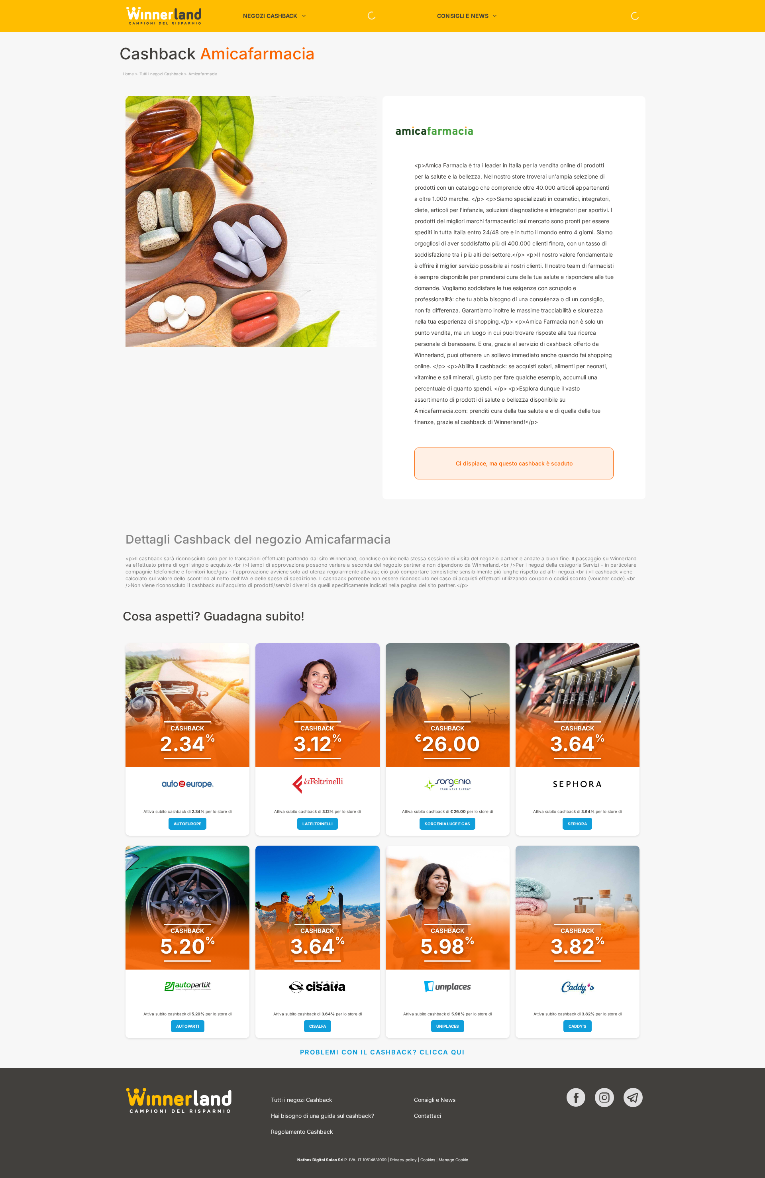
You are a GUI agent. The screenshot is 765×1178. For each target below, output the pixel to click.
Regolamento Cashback (302, 1131)
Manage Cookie (453, 1159)
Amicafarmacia (203, 73)
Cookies (427, 1159)
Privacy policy (403, 1159)
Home (128, 73)
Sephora (577, 823)
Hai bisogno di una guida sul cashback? (322, 1115)
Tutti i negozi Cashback (161, 73)
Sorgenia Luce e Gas (447, 823)
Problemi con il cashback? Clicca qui (382, 1052)
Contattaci (427, 1115)
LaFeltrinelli (317, 823)
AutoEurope (187, 823)
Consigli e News (434, 1099)
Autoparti (187, 1026)
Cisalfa (317, 1026)
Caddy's (577, 1026)
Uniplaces (447, 1026)
